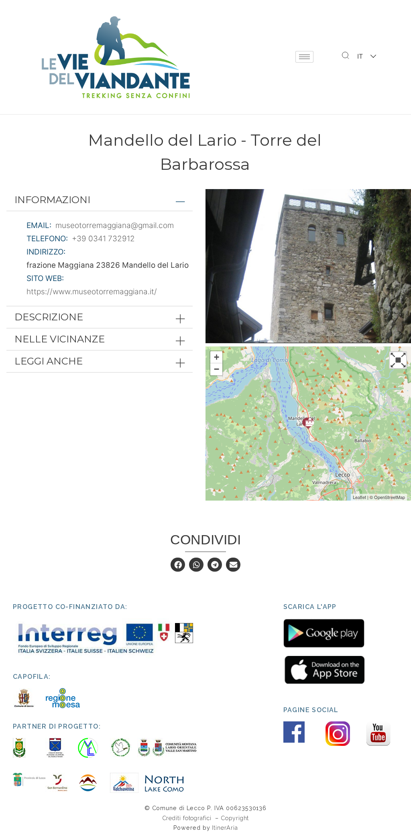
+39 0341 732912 (103, 238)
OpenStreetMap (389, 497)
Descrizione (48, 317)
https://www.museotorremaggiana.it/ (91, 291)
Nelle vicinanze (59, 339)
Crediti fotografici (188, 818)
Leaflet (359, 497)
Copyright (235, 818)
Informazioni (52, 200)
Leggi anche (48, 361)
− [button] (216, 369)
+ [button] (216, 357)
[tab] (99, 200)
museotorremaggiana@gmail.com (114, 225)
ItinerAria (225, 827)
